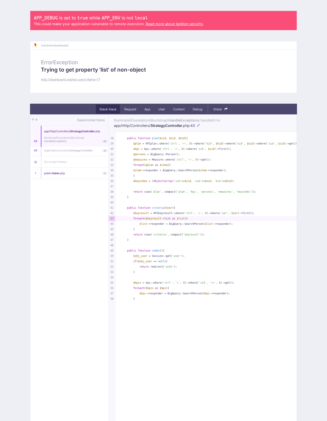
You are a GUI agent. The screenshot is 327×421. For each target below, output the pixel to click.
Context (179, 109)
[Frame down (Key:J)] (36, 120)
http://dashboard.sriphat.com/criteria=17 (70, 79)
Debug (197, 109)
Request (130, 109)
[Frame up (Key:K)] (33, 120)
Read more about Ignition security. (175, 24)
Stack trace (107, 109)
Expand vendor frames (91, 120)
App (147, 109)
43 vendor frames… (56, 161)
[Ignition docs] (37, 45)
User (161, 109)
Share (218, 109)
